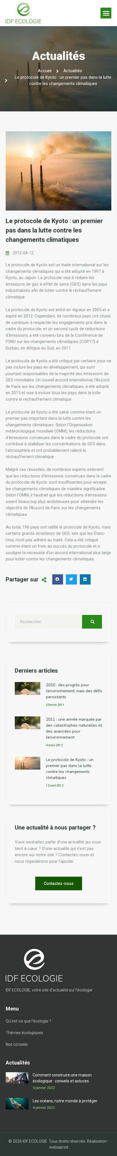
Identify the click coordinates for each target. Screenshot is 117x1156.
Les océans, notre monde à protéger (65, 1101)
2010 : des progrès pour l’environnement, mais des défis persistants (74, 691)
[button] (106, 13)
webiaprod (58, 1147)
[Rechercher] (92, 622)
